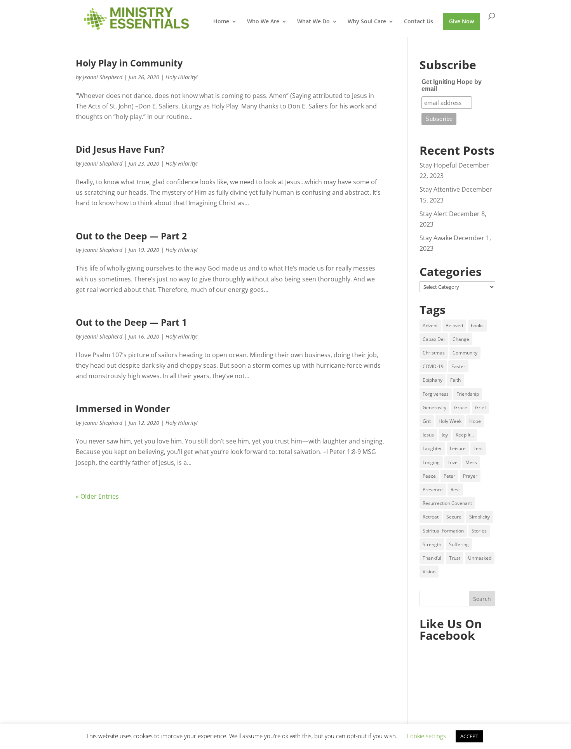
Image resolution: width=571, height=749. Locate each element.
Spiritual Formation (443, 530)
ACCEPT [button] (469, 736)
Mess (471, 462)
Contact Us (418, 22)
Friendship (467, 394)
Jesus (428, 434)
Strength (432, 544)
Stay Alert (433, 214)
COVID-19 (433, 366)
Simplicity (479, 516)
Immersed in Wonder (123, 409)
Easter (458, 366)
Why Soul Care (367, 22)
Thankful (432, 558)
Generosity (434, 407)
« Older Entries (97, 496)
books (477, 325)
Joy (445, 434)
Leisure (458, 448)
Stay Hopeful (438, 165)
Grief (480, 407)
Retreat (431, 516)
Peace (429, 476)
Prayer (470, 476)
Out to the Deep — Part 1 (131, 322)
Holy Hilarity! (181, 77)
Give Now (461, 21)
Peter (449, 476)
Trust (454, 558)
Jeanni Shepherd (102, 77)
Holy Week (450, 421)
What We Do (313, 22)
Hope (475, 421)
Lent (478, 448)
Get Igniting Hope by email (451, 85)
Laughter (432, 448)
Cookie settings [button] (426, 736)
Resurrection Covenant (447, 503)
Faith (455, 380)
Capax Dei (434, 339)
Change (461, 339)
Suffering (459, 544)
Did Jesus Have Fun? (120, 149)
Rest (455, 489)
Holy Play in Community (129, 63)
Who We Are (263, 22)
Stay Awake (436, 238)
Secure (453, 516)
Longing (431, 462)
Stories (479, 530)
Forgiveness (436, 394)
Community (465, 352)
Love (452, 462)
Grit (427, 421)
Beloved (454, 325)
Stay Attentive (440, 189)
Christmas (434, 352)
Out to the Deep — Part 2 (131, 236)
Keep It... (465, 434)
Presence (433, 489)
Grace (460, 407)
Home (221, 22)
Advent (430, 325)
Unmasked (479, 558)
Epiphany (432, 380)
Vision (429, 571)
